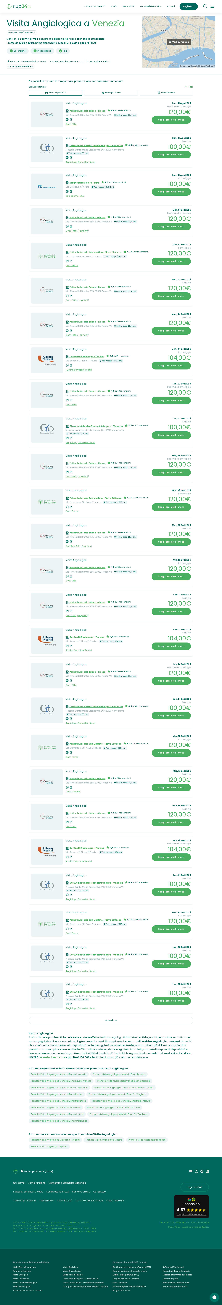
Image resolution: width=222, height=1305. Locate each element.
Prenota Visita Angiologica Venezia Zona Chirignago (59, 1120)
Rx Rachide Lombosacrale (175, 1286)
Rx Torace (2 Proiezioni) (173, 1267)
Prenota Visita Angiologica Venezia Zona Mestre (56, 1094)
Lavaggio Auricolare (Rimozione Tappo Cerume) (85, 1286)
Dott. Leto (71, 334)
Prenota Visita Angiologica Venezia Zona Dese (55, 1107)
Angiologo (71, 162)
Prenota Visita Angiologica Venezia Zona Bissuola (123, 1080)
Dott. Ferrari (72, 265)
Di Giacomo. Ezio (75, 195)
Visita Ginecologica (72, 1271)
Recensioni (128, 6)
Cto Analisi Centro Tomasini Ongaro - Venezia (96, 145)
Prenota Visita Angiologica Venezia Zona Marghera (58, 1100)
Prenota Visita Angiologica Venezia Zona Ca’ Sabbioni (118, 1114)
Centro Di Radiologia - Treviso (86, 356)
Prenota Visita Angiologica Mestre (104, 1139)
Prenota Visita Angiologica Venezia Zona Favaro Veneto (61, 1080)
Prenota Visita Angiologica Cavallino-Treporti (55, 1139)
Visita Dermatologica (73, 1275)
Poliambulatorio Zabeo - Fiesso (87, 110)
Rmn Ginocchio (120, 1282)
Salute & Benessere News (28, 1191)
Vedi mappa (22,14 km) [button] (126, 115)
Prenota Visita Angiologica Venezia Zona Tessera (119, 1074)
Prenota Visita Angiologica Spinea (49, 1146)
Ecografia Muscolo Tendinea (126, 1278)
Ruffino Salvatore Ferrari (79, 369)
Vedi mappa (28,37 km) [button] (116, 256)
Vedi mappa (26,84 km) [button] (111, 361)
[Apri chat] (214, 1297)
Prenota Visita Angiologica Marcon (147, 1139)
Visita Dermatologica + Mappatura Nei (80, 1278)
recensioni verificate (52, 1057)
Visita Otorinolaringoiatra (24, 1267)
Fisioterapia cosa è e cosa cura (27, 1290)
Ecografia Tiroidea (121, 1290)
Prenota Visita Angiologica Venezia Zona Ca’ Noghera (117, 1094)
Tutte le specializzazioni (89, 1200)
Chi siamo (19, 1183)
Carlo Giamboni (86, 162)
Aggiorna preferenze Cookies (195, 1227)
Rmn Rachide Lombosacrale (176, 1282)
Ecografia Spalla (170, 1278)
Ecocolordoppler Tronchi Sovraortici (129, 1286)
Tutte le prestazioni (24, 1200)
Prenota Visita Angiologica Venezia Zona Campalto (58, 1074)
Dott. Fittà (71, 124)
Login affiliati (195, 1187)
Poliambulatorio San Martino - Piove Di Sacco (95, 252)
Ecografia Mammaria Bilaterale (177, 1275)
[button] (212, 6)
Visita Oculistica (70, 1267)
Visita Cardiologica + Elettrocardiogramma (83, 1282)
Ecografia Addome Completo (176, 1271)
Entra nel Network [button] (150, 6)
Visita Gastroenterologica (25, 1282)
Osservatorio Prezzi (94, 6)
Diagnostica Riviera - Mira (84, 182)
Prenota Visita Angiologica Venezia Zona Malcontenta (121, 1100)
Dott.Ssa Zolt (73, 546)
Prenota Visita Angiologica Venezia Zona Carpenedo (59, 1087)
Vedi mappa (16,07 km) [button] (103, 187)
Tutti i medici (46, 1200)
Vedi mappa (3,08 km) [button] (78, 153)
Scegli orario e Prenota (171, 119)
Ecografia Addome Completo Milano (130, 1271)
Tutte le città (64, 1200)
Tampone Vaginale (22, 1271)
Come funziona (36, 1183)
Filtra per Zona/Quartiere (20, 32)
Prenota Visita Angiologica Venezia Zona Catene (57, 1114)
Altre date (111, 1020)
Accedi (171, 6)
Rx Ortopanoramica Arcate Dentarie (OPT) (132, 1267)
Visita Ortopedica (21, 1278)
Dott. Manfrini (73, 791)
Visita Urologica (20, 1275)
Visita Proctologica (22, 1286)
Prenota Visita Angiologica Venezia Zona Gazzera (113, 1107)
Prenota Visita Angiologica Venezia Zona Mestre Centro (123, 1087)
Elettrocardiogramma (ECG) (126, 1275)
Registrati (188, 6)
